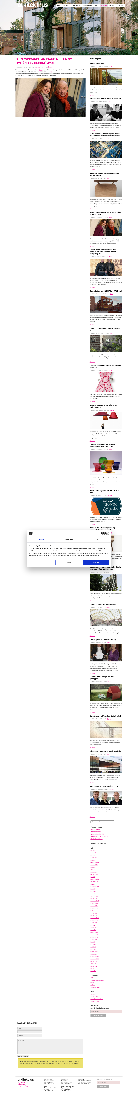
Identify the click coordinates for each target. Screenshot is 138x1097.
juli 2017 (92, 884)
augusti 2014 (93, 922)
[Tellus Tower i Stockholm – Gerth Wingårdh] (106, 772)
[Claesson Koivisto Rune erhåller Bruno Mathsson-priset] (106, 428)
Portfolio (66, 5)
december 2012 (94, 956)
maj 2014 (92, 925)
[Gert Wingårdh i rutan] (106, 85)
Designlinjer (87, 5)
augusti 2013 (93, 939)
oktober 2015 (94, 906)
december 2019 (94, 862)
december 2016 (94, 886)
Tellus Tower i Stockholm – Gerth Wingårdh (105, 751)
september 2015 (94, 908)
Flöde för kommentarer (96, 999)
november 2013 (94, 934)
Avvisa (69, 562)
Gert (40, 70)
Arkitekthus (34, 5)
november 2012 (94, 959)
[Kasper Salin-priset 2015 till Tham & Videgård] (106, 312)
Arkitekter (76, 5)
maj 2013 (92, 944)
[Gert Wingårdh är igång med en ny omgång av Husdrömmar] (106, 236)
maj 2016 (92, 891)
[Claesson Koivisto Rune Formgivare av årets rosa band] (106, 391)
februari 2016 (94, 896)
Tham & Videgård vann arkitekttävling (103, 604)
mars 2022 (93, 852)
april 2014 (93, 927)
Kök (91, 977)
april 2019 (93, 869)
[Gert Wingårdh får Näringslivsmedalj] (106, 661)
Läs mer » (92, 95)
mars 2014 (93, 930)
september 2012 (94, 963)
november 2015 (94, 903)
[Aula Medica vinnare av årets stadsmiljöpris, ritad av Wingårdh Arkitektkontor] (106, 590)
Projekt (112, 5)
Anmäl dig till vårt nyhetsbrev (100, 1008)
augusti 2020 (93, 857)
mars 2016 (93, 893)
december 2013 (94, 932)
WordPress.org (94, 1001)
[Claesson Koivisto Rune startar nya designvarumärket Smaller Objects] (106, 475)
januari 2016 (93, 898)
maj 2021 (92, 855)
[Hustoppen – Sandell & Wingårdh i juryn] (106, 804)
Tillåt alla (96, 562)
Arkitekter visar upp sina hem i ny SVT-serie (105, 99)
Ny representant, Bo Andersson (98, 836)
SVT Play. (49, 71)
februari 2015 (94, 913)
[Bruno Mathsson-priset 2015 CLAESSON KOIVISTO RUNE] (106, 196)
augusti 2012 (93, 966)
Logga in (92, 994)
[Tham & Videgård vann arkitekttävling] (106, 626)
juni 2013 (92, 942)
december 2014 (94, 918)
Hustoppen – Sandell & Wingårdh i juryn (104, 786)
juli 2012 (92, 968)
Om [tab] (97, 539)
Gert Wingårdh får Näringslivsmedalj (103, 639)
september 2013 (94, 937)
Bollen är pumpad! (95, 829)
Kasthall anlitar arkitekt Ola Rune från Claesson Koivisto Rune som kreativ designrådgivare (103, 252)
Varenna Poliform (95, 987)
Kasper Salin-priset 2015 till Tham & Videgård (106, 291)
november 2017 (94, 881)
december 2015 (94, 901)
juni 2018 (92, 877)
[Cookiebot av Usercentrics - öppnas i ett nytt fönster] (101, 533)
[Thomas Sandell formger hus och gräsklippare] (106, 700)
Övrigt (50, 67)
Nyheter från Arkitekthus (97, 980)
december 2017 (94, 879)
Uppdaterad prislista (95, 831)
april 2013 (93, 947)
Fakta (96, 5)
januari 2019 (93, 872)
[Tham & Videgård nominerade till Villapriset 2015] (106, 351)
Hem (58, 5)
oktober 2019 (94, 865)
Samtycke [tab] (41, 539)
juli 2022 (92, 850)
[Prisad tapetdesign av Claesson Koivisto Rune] (106, 514)
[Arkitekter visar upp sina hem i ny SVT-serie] (106, 120)
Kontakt (121, 5)
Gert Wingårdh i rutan (97, 63)
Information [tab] (69, 539)
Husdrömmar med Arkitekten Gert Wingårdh (105, 716)
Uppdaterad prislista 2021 (97, 834)
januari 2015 (93, 915)
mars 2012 (93, 971)
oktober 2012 (94, 961)
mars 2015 (93, 910)
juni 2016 (92, 889)
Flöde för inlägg (94, 996)
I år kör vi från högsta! (96, 839)
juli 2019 (92, 867)
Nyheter (104, 5)
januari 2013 (93, 954)
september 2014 (94, 920)
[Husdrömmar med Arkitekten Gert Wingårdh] (106, 737)
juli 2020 (92, 860)
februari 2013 (94, 951)
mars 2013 (93, 949)
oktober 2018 (94, 874)
